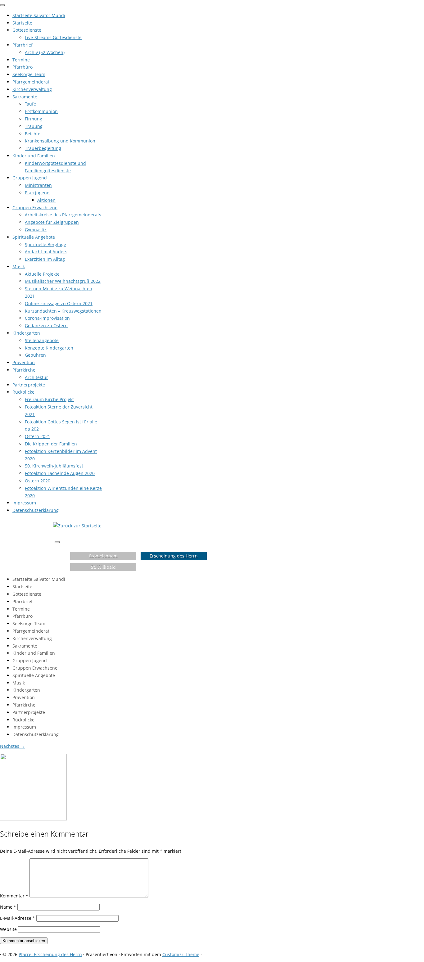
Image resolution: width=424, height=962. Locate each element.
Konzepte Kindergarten (49, 348)
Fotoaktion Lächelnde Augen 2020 (60, 473)
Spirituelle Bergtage (45, 244)
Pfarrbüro (22, 67)
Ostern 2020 (37, 481)
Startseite (22, 23)
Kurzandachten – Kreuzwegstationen (63, 311)
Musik (18, 266)
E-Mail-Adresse (17, 918)
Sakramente (24, 97)
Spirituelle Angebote (33, 237)
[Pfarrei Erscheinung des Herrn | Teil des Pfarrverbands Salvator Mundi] (77, 526)
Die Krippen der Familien (51, 444)
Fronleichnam (103, 556)
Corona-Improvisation (47, 318)
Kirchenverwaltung (32, 89)
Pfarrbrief (22, 45)
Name (8, 907)
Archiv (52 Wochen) (45, 52)
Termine (21, 60)
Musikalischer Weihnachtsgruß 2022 (63, 281)
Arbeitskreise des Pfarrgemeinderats (63, 215)
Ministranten (38, 185)
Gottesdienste (26, 30)
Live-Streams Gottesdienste (53, 37)
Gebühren (35, 355)
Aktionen (46, 200)
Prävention (23, 362)
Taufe (30, 104)
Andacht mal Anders (46, 252)
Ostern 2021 (37, 436)
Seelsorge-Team (28, 74)
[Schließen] (2, 5)
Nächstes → (12, 746)
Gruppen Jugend (29, 178)
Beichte (32, 134)
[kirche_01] (33, 819)
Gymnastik (36, 230)
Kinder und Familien (33, 156)
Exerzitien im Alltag (45, 259)
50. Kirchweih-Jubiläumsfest (54, 466)
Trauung (34, 126)
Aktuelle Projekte (42, 274)
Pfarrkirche (23, 370)
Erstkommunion (41, 111)
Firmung (33, 119)
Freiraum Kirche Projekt (49, 399)
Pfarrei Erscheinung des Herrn (50, 954)
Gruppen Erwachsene (34, 207)
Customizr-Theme (180, 954)
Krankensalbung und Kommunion (60, 141)
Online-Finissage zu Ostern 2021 (58, 303)
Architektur (36, 377)
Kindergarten (26, 333)
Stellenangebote (42, 340)
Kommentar (14, 896)
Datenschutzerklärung (35, 510)
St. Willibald (103, 567)
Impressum (24, 503)
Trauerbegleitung (43, 148)
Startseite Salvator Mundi (38, 15)
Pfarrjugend (37, 193)
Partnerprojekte (28, 385)
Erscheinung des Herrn (174, 556)
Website (8, 929)
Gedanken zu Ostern (46, 325)
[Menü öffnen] (57, 542)
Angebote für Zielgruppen (52, 222)
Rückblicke (23, 392)
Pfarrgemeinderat (30, 82)
